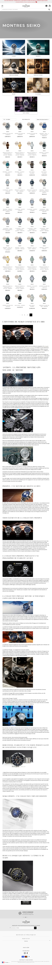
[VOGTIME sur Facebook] (27, 953)
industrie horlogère (30, 347)
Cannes (26, 941)
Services (26, 938)
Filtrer (7, 119)
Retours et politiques (26, 935)
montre (42, 350)
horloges (46, 346)
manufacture (41, 355)
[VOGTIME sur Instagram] (25, 953)
